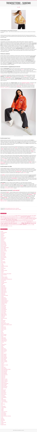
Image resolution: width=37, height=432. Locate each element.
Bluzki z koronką (3, 249)
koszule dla (24, 219)
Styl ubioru (2, 362)
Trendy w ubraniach (4, 411)
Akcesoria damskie (4, 232)
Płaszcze (2, 333)
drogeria (2, 269)
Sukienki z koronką (4, 387)
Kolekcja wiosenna (4, 292)
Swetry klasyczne (3, 392)
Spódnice (2, 347)
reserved (2, 342)
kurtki (22, 69)
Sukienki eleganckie (4, 371)
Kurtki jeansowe (3, 307)
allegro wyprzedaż (9, 215)
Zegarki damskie (3, 424)
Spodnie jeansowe (4, 358)
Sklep (1, 75)
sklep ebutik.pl (25, 223)
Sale (1, 343)
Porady (2, 336)
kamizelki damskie (4, 282)
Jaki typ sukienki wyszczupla (10, 219)
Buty (1, 260)
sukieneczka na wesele (25, 82)
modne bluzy (29, 222)
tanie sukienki (23, 224)
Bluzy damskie (3, 254)
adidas (2, 231)
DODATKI (2, 267)
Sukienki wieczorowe (4, 386)
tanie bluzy (6, 224)
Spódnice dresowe (4, 350)
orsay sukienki (4, 223)
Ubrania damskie (3, 413)
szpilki (3, 158)
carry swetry (33, 215)
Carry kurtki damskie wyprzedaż (15, 31)
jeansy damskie (3, 280)
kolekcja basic (3, 286)
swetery (21, 185)
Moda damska (3, 320)
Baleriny (2, 234)
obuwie (2, 325)
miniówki (31, 83)
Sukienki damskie (3, 368)
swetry (2, 388)
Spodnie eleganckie (4, 357)
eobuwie (2, 271)
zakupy (2, 421)
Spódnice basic (3, 348)
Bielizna (2, 236)
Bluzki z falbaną (3, 248)
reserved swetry (19, 223)
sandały (5, 159)
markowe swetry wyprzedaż (9, 221)
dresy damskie (3, 268)
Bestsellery (2, 235)
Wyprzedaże (3, 420)
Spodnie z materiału (4, 361)
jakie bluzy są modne (9, 218)
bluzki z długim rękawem (5, 247)
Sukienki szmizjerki (4, 384)
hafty (30, 148)
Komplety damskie (4, 298)
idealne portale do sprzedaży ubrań (6, 279)
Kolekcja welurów (3, 291)
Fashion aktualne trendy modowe (6, 273)
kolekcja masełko (3, 288)
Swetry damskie (3, 389)
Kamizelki (2, 281)
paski (2, 331)
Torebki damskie (3, 407)
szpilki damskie (3, 399)
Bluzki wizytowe (3, 246)
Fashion (2, 272)
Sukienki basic (3, 367)
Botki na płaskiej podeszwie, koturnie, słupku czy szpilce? (12, 209)
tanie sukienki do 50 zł (29, 224)
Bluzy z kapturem (3, 257)
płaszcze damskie (3, 334)
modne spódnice (14, 178)
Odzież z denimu (3, 329)
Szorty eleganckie (3, 397)
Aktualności (3, 233)
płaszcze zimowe (3, 335)
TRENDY (2, 409)
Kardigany (2, 283)
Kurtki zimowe (3, 312)
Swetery (6, 186)
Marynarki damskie (4, 318)
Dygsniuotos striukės (3, 200)
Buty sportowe (3, 262)
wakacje (2, 418)
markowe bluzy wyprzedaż (12, 220)
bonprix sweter (13, 215)
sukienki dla (33, 223)
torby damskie (3, 406)
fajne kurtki (21, 31)
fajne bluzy (2, 217)
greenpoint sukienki (25, 217)
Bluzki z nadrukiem (4, 250)
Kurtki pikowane (3, 308)
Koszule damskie (3, 305)
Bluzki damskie (3, 242)
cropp (2, 263)
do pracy (25, 76)
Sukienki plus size (3, 382)
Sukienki (7, 31)
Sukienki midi (3, 376)
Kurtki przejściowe (4, 309)
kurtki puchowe (3, 310)
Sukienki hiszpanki (4, 372)
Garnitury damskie (4, 274)
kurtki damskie (16, 190)
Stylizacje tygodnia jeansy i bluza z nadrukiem (12, 208)
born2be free (3, 259)
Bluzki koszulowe (3, 244)
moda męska (3, 321)
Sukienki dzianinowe (4, 370)
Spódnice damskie (4, 349)
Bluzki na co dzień (4, 245)
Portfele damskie (3, 338)
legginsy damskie (3, 313)
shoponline (3, 345)
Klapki (2, 284)
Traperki (2, 408)
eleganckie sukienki (4, 270)
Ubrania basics (3, 412)
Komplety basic (3, 297)
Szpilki (20, 157)
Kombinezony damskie (4, 295)
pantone (2, 330)
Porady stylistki (3, 337)
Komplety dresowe (4, 299)
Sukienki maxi (7, 87)
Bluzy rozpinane (3, 256)
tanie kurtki (2, 32)
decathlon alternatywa (4, 266)
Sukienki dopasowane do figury (6, 369)
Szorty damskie (3, 396)
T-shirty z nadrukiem (4, 401)
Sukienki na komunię (4, 380)
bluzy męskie (3, 255)
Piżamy (2, 332)
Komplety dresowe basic (4, 300)
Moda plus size (3, 322)
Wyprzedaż (2, 419)
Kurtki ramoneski (3, 311)
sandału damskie (3, 344)
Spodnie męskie (3, 359)
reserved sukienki (12, 223)
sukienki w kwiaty (3, 385)
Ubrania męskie (3, 414)
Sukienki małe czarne (4, 374)
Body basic (2, 258)
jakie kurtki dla (26, 31)
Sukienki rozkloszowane (4, 383)
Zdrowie (2, 423)
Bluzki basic (3, 241)
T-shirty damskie (3, 400)
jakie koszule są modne (17, 218)
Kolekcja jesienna (3, 287)
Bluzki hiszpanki (3, 243)
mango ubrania (29, 219)
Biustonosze (3, 238)
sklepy (2, 346)
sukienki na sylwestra (4, 381)
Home (2, 275)
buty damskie (3, 261)
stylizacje (24, 172)
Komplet (2, 296)
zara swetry (5, 225)
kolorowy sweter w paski (20, 219)
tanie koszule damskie (12, 224)
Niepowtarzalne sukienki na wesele (6, 324)
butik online (17, 215)
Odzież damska (3, 326)
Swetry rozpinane (3, 394)
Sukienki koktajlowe (4, 373)
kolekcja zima (3, 293)
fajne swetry (15, 216)
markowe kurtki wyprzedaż (31, 31)
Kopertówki (3, 304)
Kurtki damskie (3, 31)
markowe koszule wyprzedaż (22, 220)
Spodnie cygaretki (3, 354)
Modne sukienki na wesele (5, 323)
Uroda (2, 417)
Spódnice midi (3, 351)
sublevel (2, 363)
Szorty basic (3, 395)
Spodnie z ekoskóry (4, 360)
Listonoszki (2, 317)
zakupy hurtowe (3, 422)
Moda (2, 319)
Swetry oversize (3, 393)
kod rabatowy (3, 285)
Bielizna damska (3, 237)
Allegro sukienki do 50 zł (3, 215)
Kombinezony (3, 294)
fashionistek (2, 87)
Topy (2, 405)
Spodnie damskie (3, 355)
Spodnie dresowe (3, 356)
